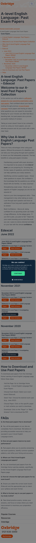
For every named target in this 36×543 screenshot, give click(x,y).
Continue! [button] (18, 273)
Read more (24, 269)
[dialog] (18, 271)
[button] (18, 280)
